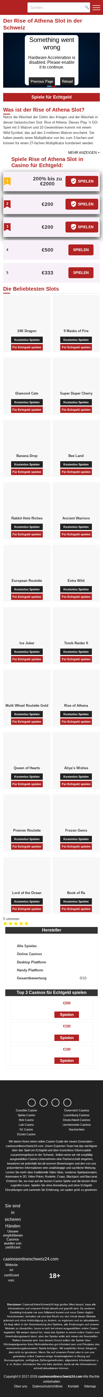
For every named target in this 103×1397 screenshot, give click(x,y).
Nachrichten (77, 1129)
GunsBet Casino (26, 1110)
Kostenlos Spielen (27, 339)
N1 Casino (26, 1129)
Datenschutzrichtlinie (47, 1386)
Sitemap (90, 1386)
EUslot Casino (26, 1134)
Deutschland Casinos (76, 1119)
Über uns (20, 1386)
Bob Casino (26, 1119)
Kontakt (73, 1386)
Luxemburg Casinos (77, 1115)
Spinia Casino (26, 1115)
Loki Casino (26, 1124)
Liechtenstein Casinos (77, 1124)
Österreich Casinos (76, 1110)
